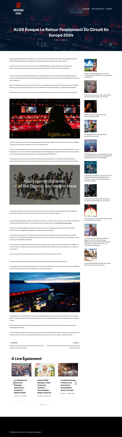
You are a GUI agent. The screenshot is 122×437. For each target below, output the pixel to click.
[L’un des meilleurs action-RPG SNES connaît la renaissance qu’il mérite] (98, 210)
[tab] (41, 404)
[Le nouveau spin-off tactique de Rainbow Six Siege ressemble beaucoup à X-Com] (98, 190)
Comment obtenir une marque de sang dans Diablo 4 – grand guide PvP (63, 345)
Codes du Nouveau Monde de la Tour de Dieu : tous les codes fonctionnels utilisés (26, 345)
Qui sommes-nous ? (98, 9)
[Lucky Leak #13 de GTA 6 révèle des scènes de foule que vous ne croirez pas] (98, 255)
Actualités (86, 9)
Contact (109, 9)
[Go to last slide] (14, 383)
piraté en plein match (65, 223)
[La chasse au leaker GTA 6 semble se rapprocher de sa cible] (98, 126)
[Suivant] (76, 383)
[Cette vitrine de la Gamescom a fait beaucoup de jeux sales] (98, 106)
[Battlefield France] (18, 9)
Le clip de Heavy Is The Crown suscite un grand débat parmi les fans (68, 385)
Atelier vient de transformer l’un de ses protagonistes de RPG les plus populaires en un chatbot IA (98, 75)
